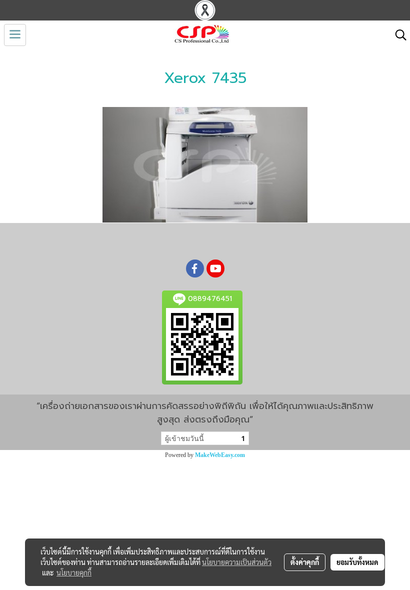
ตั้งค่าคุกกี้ (304, 562)
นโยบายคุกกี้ (74, 572)
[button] (398, 35)
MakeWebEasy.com (220, 455)
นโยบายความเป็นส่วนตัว (237, 562)
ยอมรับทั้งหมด (357, 562)
